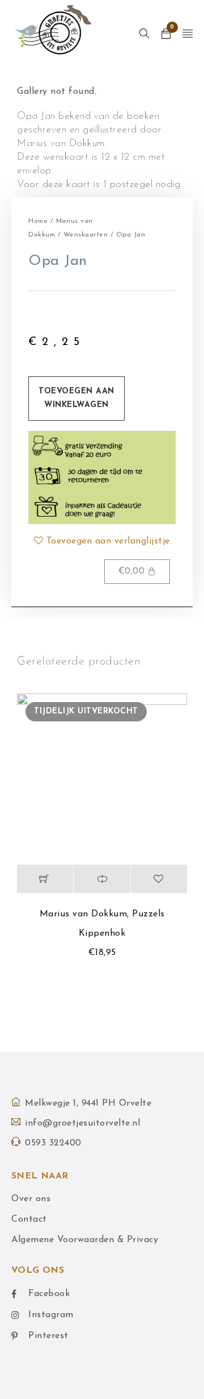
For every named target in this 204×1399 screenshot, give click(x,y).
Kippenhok (102, 933)
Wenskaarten (85, 234)
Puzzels (148, 914)
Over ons (30, 1198)
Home (38, 221)
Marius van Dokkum (84, 914)
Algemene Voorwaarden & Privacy (84, 1239)
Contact (29, 1219)
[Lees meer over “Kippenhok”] (45, 879)
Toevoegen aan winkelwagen (76, 398)
